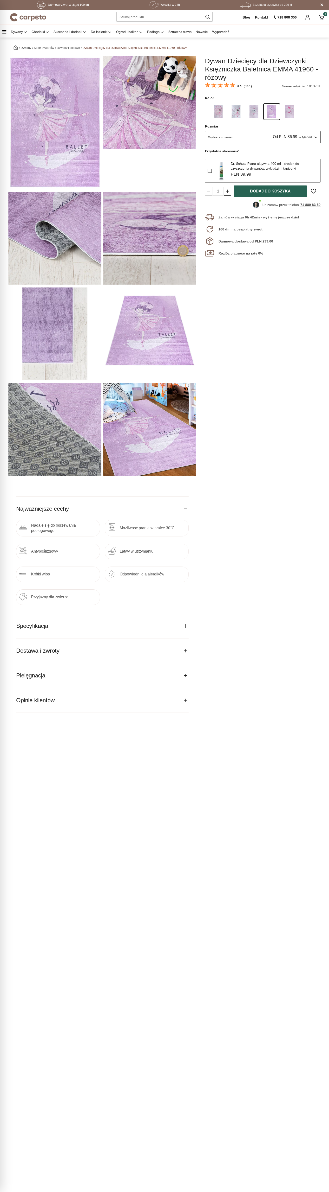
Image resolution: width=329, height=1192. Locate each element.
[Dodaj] (227, 191)
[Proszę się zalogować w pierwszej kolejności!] (313, 191)
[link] (218, 111)
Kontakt (261, 17)
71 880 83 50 (310, 205)
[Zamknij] (322, 5)
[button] (208, 17)
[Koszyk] (321, 17)
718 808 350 (287, 17)
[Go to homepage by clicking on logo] (28, 17)
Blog (246, 17)
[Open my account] (307, 17)
